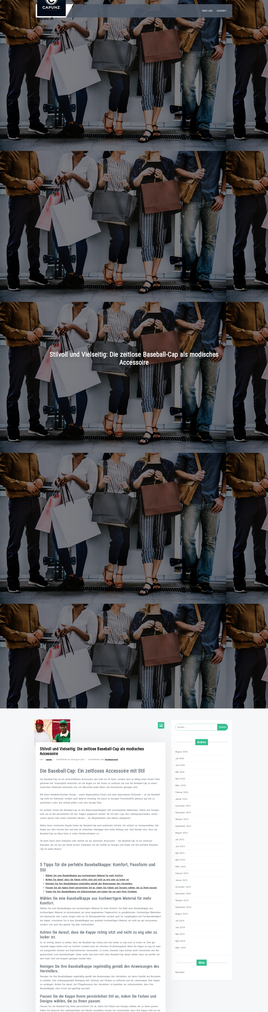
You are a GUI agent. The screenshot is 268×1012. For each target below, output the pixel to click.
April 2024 (180, 941)
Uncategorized (111, 759)
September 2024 (183, 907)
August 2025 (181, 833)
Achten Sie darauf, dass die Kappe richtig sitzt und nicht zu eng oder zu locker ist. (87, 879)
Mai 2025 (180, 853)
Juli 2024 (179, 920)
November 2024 (183, 893)
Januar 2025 (181, 880)
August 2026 (181, 752)
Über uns (207, 11)
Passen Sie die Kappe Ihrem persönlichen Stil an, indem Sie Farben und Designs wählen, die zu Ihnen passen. (101, 887)
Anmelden (180, 972)
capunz (49, 759)
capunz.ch (45, 18)
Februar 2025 (181, 873)
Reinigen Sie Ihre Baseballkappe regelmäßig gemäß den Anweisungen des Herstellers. (89, 883)
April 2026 (180, 778)
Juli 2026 (179, 758)
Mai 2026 (180, 772)
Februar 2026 (181, 792)
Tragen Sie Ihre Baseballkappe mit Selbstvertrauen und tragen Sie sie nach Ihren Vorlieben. (91, 891)
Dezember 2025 (183, 806)
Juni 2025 (180, 846)
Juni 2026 (180, 765)
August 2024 (181, 914)
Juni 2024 (180, 927)
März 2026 (180, 785)
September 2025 (183, 826)
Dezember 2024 (183, 887)
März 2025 (180, 866)
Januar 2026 (181, 799)
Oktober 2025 (181, 819)
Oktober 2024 (181, 900)
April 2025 (180, 860)
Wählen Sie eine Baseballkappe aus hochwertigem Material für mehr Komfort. (84, 875)
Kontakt (221, 11)
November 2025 (183, 812)
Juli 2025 (179, 839)
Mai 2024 (180, 934)
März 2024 (180, 947)
